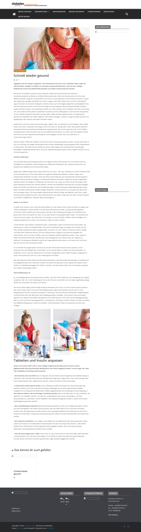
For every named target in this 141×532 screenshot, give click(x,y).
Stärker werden (94, 12)
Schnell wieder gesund (21, 472)
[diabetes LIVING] (14, 14)
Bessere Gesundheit (76, 12)
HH (18, 80)
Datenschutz (16, 511)
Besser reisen (109, 12)
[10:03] (14, 80)
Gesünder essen (41, 12)
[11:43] (14, 477)
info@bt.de (116, 511)
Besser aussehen (24, 12)
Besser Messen (24, 16)
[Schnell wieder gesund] (24, 456)
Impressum (16, 508)
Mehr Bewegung (59, 12)
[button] (48, 11)
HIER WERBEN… (113, 515)
